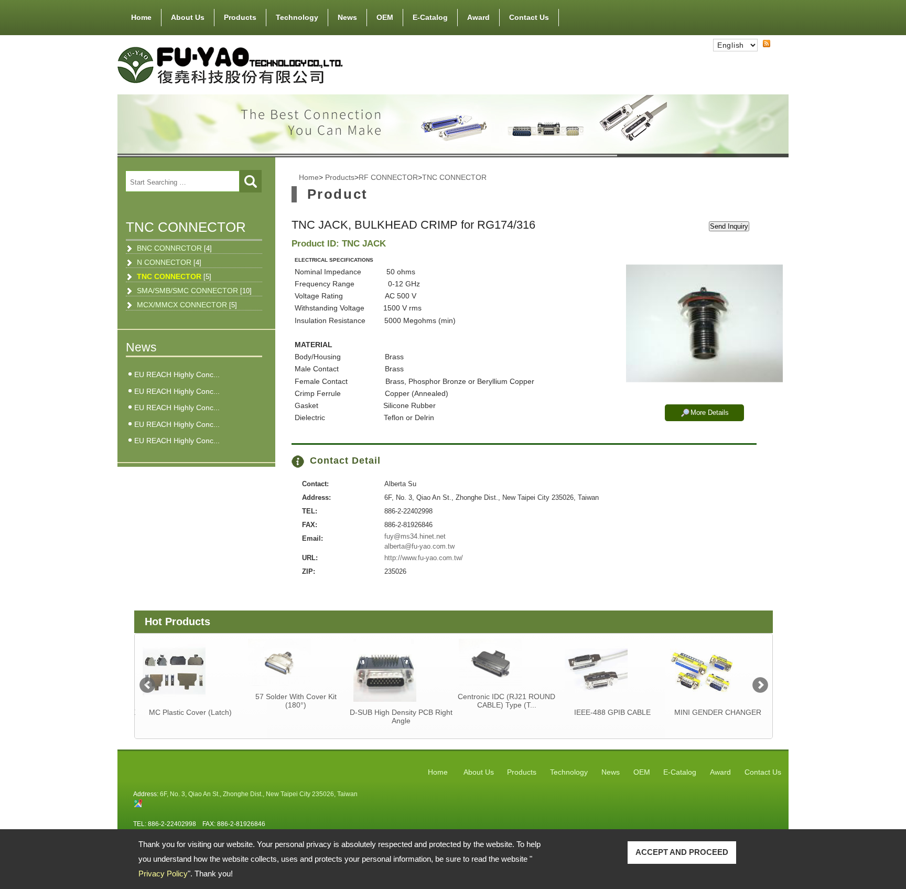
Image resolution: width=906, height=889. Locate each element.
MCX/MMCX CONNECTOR (187, 305)
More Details (710, 412)
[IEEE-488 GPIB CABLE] (610, 670)
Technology (297, 17)
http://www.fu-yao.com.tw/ (423, 558)
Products (240, 17)
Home (141, 17)
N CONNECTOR (169, 262)
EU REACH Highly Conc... (177, 374)
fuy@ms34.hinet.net (415, 536)
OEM (384, 17)
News (347, 17)
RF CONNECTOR (388, 177)
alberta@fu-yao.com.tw (419, 546)
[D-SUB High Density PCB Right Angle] (399, 670)
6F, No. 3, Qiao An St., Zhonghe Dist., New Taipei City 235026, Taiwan (259, 793)
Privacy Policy (163, 873)
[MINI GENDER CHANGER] (716, 670)
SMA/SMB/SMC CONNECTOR (194, 290)
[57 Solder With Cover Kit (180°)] (294, 662)
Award (478, 17)
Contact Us (529, 17)
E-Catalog (430, 17)
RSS (758, 53)
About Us (187, 17)
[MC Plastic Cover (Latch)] (188, 670)
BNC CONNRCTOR (174, 248)
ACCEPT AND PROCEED (681, 852)
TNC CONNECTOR (174, 276)
